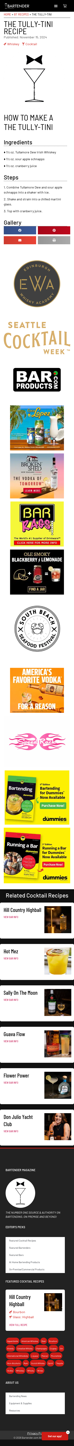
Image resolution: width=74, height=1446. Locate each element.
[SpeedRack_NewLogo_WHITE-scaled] (37, 766)
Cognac (53, 1348)
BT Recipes (21, 14)
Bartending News (18, 1396)
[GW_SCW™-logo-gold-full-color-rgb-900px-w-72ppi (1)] (37, 353)
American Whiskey (29, 1341)
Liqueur (34, 1356)
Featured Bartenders (19, 1247)
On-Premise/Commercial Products (26, 1269)
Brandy (10, 1348)
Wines (40, 1370)
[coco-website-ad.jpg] (37, 449)
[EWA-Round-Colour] (37, 318)
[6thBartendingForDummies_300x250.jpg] (37, 823)
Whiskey (13, 44)
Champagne (41, 1348)
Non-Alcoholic (13, 1363)
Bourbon (19, 1312)
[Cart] (64, 6)
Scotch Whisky (38, 1363)
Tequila (59, 1363)
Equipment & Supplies (20, 1403)
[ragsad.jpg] (37, 545)
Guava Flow (14, 1034)
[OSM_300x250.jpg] (37, 593)
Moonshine (56, 1356)
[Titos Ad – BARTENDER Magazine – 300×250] (37, 712)
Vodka (10, 1370)
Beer (43, 1341)
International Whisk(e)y (17, 1356)
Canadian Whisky (25, 1348)
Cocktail (31, 44)
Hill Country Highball (22, 910)
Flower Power (16, 1075)
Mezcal (44, 1356)
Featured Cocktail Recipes (22, 1240)
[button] (56, 6)
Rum (26, 1363)
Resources (14, 1410)
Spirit (50, 1363)
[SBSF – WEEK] (37, 663)
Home (7, 14)
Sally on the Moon (21, 992)
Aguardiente (12, 1341)
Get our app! (55, 1436)
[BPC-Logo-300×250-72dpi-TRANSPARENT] (37, 401)
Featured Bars (16, 1255)
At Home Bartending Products (24, 1262)
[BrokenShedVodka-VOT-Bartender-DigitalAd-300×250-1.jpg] (37, 497)
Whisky (30, 1370)
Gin (61, 1348)
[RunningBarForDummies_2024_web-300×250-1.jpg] (37, 882)
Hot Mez (11, 951)
